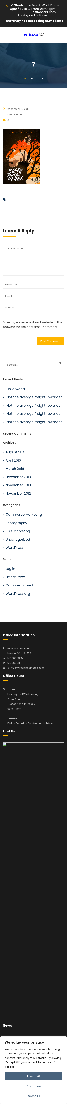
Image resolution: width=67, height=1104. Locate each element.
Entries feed (15, 577)
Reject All (33, 1096)
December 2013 (18, 477)
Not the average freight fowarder (34, 397)
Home (31, 78)
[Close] (63, 1039)
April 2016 (13, 460)
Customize (33, 1086)
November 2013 (18, 485)
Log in (10, 568)
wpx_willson (14, 114)
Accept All (34, 1076)
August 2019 (15, 452)
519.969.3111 (13, 663)
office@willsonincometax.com (25, 667)
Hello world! (16, 388)
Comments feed (19, 585)
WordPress (15, 547)
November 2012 (18, 493)
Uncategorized (18, 539)
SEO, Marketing (18, 531)
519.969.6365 (15, 658)
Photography (16, 522)
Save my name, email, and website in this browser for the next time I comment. (32, 324)
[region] (33, 1070)
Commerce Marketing (24, 514)
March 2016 (15, 468)
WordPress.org (18, 593)
